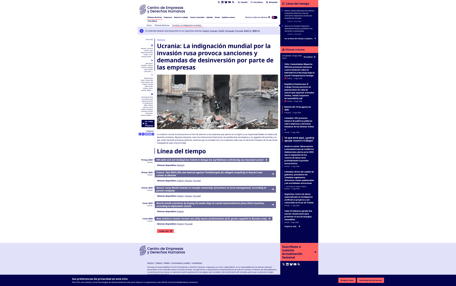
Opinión (209, 17)
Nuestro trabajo (181, 17)
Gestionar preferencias (370, 280)
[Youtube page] (229, 2)
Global (142, 80)
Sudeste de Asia (148, 78)
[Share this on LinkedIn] (146, 134)
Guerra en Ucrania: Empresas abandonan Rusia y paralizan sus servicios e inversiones (299, 28)
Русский (239, 31)
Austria (151, 88)
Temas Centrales (197, 17)
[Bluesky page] (226, 2)
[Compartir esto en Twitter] (143, 134)
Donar (217, 17)
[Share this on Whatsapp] (140, 134)
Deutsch (180, 165)
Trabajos (158, 263)
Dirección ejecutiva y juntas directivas (147, 107)
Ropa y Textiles (149, 69)
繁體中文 (256, 31)
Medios (167, 263)
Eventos (150, 263)
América (148, 82)
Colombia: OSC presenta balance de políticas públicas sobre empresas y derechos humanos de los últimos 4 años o (299, 124)
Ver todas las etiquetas (149, 123)
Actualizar (308, 57)
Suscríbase (258, 2)
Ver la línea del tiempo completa (299, 39)
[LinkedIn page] (222, 2)
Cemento (150, 65)
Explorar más (290, 226)
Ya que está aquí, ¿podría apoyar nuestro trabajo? (299, 139)
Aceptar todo (347, 280)
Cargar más (164, 231)
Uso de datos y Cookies (181, 263)
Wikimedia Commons (269, 127)
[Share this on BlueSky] (149, 134)
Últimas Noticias (154, 17)
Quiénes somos (228, 17)
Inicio (149, 25)
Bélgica (149, 90)
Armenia (145, 88)
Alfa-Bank (143, 48)
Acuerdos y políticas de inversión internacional (147, 111)
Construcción (147, 71)
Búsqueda (272, 2)
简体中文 (248, 31)
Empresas (168, 17)
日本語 (221, 31)
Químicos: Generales (147, 67)
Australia (143, 90)
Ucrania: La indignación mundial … (187, 25)
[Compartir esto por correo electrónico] (152, 134)
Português (229, 31)
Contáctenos (197, 263)
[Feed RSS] (233, 2)
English (205, 31)
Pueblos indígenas (146, 115)
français (213, 31)
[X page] (218, 2)
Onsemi (146, 54)
